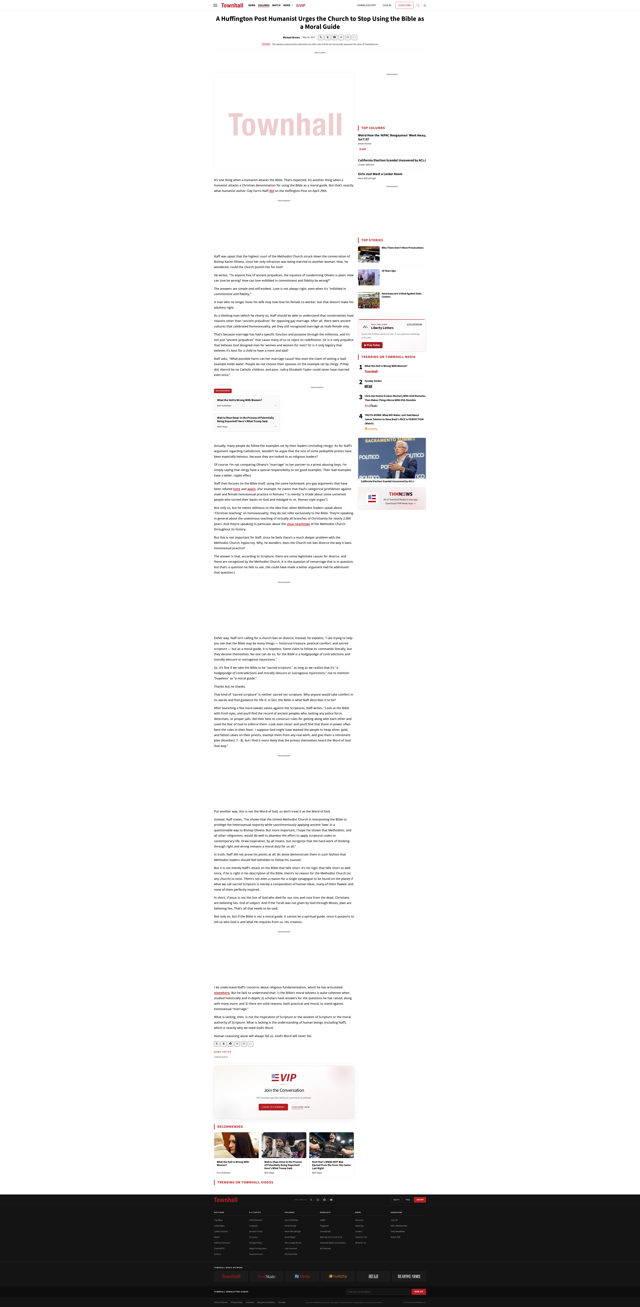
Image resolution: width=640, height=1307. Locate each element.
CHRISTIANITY (221, 1057)
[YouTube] (331, 1199)
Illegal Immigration (257, 1248)
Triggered (324, 1225)
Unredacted (325, 1231)
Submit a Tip (361, 1237)
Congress (253, 1225)
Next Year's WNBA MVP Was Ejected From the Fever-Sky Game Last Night (331, 1165)
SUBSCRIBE (404, 5)
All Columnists (291, 1254)
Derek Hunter (290, 1225)
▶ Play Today (372, 345)
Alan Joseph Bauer (293, 1242)
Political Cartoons (222, 1242)
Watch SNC (395, 1237)
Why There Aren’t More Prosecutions (403, 248)
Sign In (396, 1199)
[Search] (418, 5)
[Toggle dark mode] (425, 5)
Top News (218, 1220)
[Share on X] (320, 37)
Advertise (359, 1225)
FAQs (408, 1199)
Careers (358, 1231)
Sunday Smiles (373, 381)
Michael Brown (291, 37)
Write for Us (360, 1242)
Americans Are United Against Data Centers (401, 295)
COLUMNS (264, 5)
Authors (217, 1254)
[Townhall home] (225, 1199)
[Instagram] (317, 1199)
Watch (217, 1237)
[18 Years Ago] (369, 277)
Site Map (282, 1302)
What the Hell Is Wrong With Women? (233, 1163)
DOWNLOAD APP (366, 5)
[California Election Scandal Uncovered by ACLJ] (392, 458)
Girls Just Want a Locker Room (380, 174)
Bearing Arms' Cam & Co (331, 1237)
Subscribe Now (301, 1107)
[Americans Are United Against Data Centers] (369, 300)
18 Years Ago (389, 271)
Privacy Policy (236, 1302)
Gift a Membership (399, 1225)
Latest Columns (221, 1231)
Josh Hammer (291, 1248)
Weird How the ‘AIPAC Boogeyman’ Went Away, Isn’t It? (392, 137)
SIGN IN (387, 5)
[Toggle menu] (215, 5)
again (251, 489)
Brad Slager (290, 1237)
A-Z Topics (255, 1212)
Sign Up (418, 1291)
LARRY (323, 1220)
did (271, 191)
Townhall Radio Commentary (333, 1242)
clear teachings (298, 524)
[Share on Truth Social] (327, 37)
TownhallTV (219, 1248)
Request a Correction (266, 1302)
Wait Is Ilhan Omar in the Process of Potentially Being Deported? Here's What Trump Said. (283, 1165)
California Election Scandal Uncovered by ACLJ (392, 160)
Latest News (219, 1225)
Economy (253, 1237)
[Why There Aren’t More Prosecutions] (369, 254)
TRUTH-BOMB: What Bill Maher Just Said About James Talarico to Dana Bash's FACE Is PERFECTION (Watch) (394, 419)
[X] (311, 1199)
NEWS (251, 5)
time (236, 489)
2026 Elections (255, 1220)
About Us (359, 1220)
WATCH (276, 5)
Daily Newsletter (398, 1231)
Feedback (250, 1302)
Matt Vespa (269, 1172)
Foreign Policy (255, 1242)
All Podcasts (325, 1248)
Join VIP (420, 1199)
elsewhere (222, 993)
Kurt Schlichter (223, 1172)
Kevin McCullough (293, 1231)
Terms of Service (221, 1302)
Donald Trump (255, 1231)
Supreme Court (256, 1254)
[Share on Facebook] (334, 37)
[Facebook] (324, 1199)
